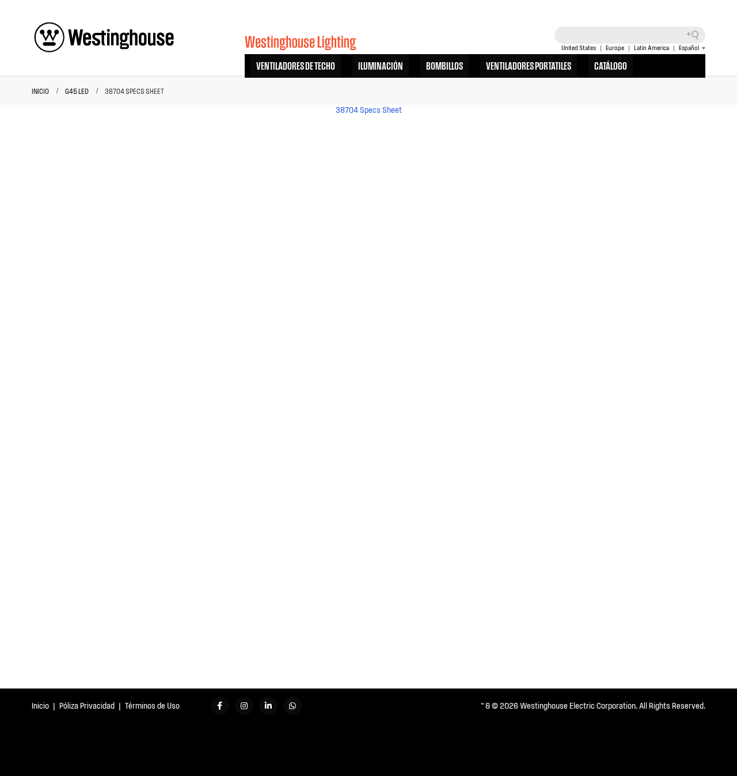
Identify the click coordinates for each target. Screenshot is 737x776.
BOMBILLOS (444, 65)
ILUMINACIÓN (380, 65)
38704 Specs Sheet (369, 110)
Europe (615, 47)
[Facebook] (220, 706)
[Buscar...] (697, 35)
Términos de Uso (152, 705)
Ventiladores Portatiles (528, 65)
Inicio (40, 705)
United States (578, 47)
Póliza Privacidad (87, 705)
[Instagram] (244, 706)
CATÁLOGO (610, 65)
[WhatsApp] (292, 706)
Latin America (651, 47)
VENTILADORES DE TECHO (295, 65)
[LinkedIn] (268, 706)
